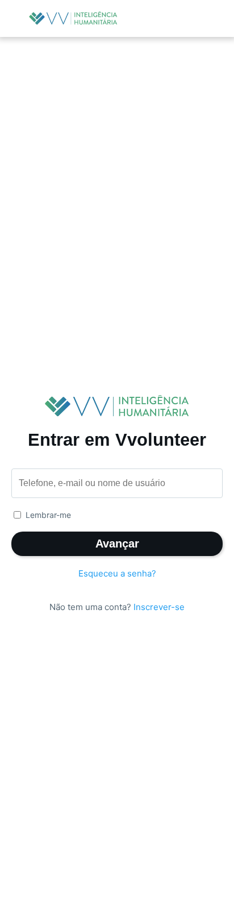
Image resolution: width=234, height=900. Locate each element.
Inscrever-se (159, 607)
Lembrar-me (48, 515)
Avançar (117, 543)
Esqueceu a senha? (117, 573)
